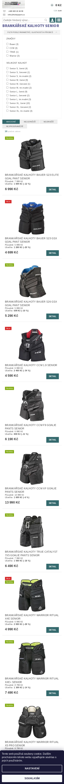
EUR (60, 11)
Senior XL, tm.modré (20, 111)
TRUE (13, 52)
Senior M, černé (18, 80)
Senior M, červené (19, 84)
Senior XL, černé (19, 103)
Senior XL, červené (20, 107)
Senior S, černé (18, 68)
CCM (13, 48)
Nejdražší (49, 122)
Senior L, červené (19, 95)
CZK (55, 11)
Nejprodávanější (14, 126)
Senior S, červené (19, 72)
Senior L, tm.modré (20, 99)
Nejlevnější (30, 122)
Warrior (14, 56)
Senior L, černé (18, 92)
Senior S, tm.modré (20, 76)
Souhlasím (32, 778)
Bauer (13, 44)
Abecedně (11, 122)
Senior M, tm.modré (20, 88)
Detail (52, 189)
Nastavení (32, 768)
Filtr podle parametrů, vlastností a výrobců (30, 32)
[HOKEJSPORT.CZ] (13, 4)
